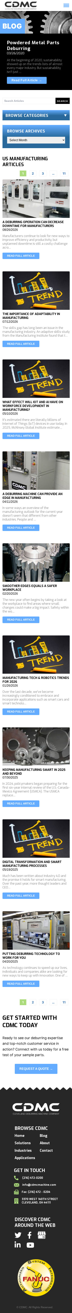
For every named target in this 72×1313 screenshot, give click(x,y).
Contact (46, 1150)
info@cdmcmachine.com (39, 1185)
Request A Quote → (36, 1068)
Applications (25, 1158)
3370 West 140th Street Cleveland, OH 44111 (40, 1200)
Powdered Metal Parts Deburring (33, 46)
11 (64, 173)
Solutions (46, 13)
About (45, 1143)
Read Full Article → (27, 80)
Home (30, 13)
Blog (43, 1135)
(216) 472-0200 (32, 1178)
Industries (23, 1150)
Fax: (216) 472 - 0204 (36, 1192)
